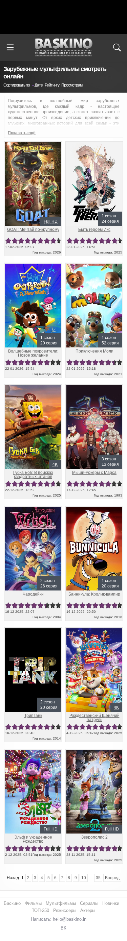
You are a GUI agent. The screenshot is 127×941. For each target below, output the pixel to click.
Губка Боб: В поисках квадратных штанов (33, 474)
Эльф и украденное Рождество (33, 839)
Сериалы (89, 903)
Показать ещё (22, 132)
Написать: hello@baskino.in (58, 919)
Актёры (87, 910)
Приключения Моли (94, 351)
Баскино (63, 47)
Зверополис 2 (94, 837)
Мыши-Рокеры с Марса (94, 472)
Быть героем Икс (94, 229)
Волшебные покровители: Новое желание (33, 353)
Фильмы (33, 903)
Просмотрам (71, 85)
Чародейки (33, 594)
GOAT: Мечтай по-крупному (33, 229)
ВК (63, 928)
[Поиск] (117, 47)
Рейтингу (52, 85)
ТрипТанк (33, 715)
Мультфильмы (61, 903)
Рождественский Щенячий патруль (94, 717)
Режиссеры (64, 910)
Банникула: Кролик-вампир (94, 594)
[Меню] (10, 47)
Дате (39, 85)
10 (58, 240)
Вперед (112, 877)
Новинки (110, 903)
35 (98, 877)
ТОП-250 (40, 910)
